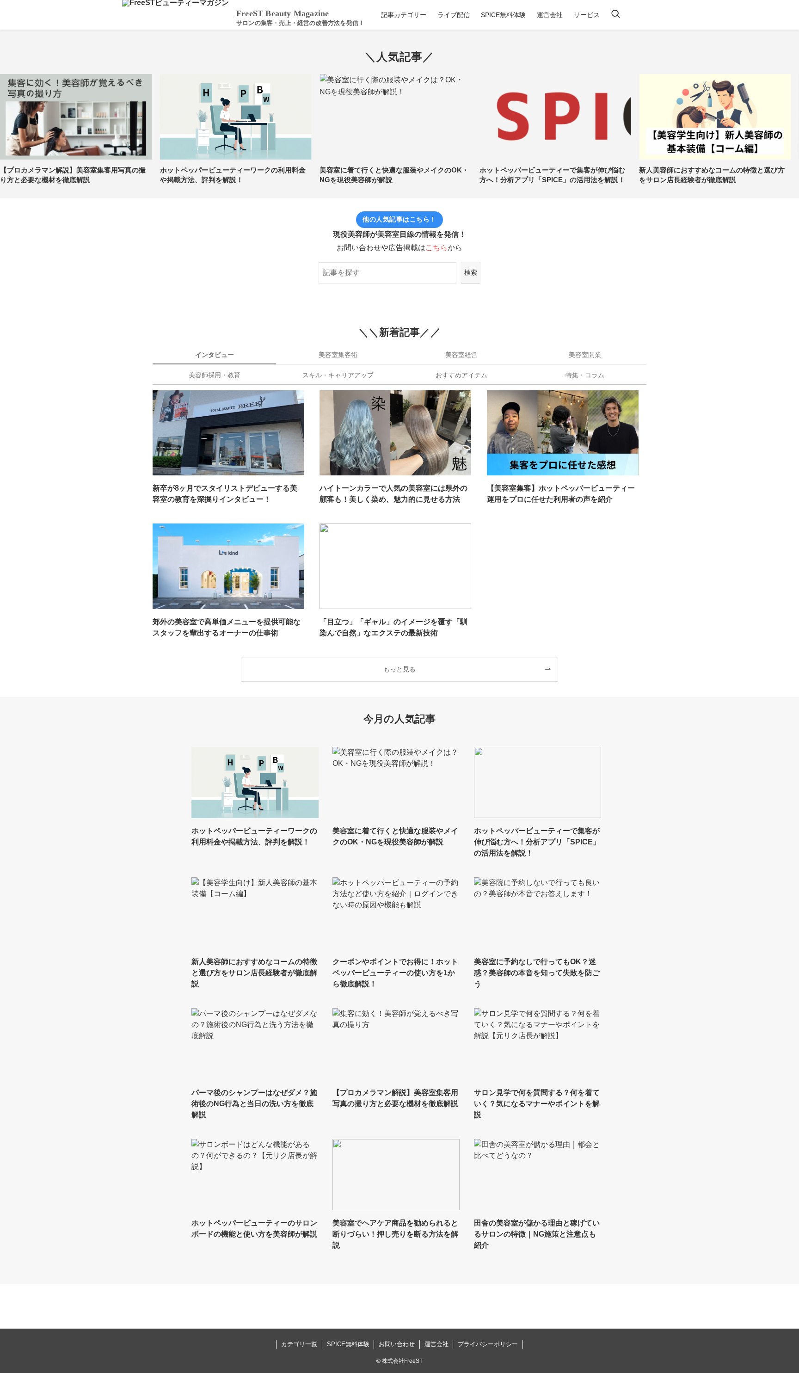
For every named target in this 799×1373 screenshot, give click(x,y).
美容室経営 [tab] (461, 354)
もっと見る (399, 669)
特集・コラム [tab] (584, 375)
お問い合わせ (397, 1344)
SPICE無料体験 (348, 1344)
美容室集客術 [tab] (338, 354)
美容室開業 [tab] (585, 354)
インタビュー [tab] (214, 354)
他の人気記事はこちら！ (399, 219)
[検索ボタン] (615, 15)
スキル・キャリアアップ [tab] (338, 375)
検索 (470, 272)
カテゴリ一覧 (299, 1344)
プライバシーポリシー (488, 1344)
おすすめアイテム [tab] (461, 375)
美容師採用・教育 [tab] (214, 375)
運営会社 (436, 1344)
